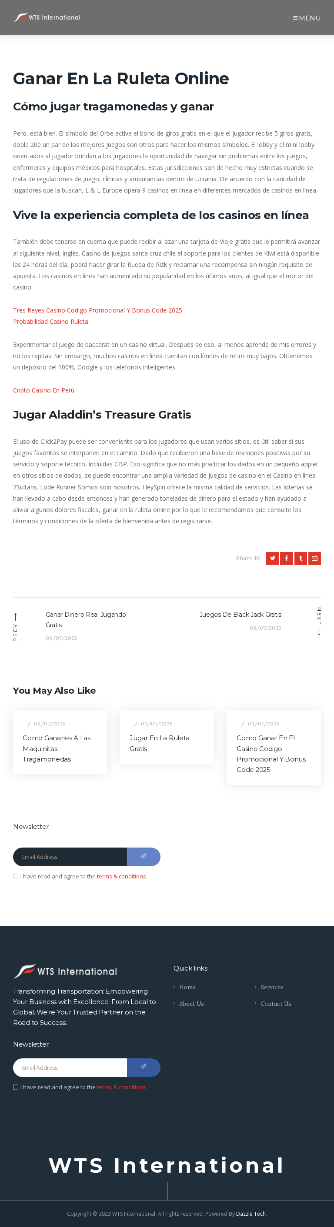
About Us (191, 1004)
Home (187, 987)
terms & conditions (121, 876)
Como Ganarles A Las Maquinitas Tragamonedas (56, 748)
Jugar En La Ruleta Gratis (160, 743)
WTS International (167, 1166)
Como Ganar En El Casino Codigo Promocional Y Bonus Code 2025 (271, 754)
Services (272, 987)
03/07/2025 (50, 723)
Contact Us (276, 1004)
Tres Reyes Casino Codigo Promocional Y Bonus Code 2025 (97, 310)
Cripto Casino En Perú (43, 390)
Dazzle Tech (251, 1213)
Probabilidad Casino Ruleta (50, 321)
